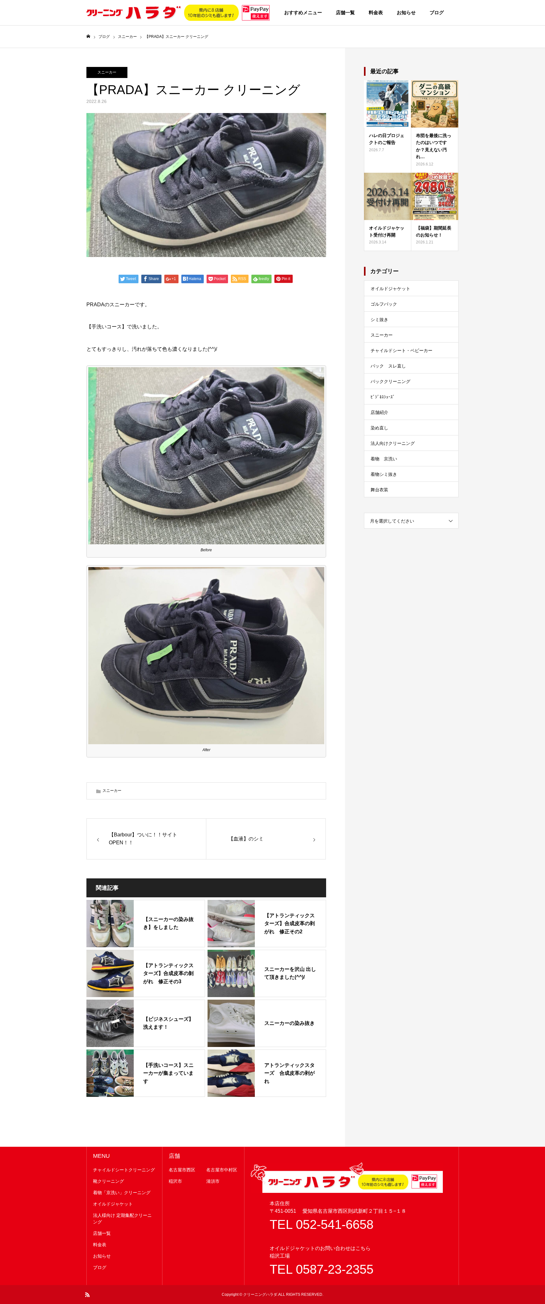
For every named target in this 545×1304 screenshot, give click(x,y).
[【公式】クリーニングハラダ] (178, 12)
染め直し (379, 427)
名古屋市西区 (182, 1169)
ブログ (437, 12)
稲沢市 (175, 1181)
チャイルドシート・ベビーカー (401, 350)
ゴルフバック (384, 304)
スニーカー (106, 72)
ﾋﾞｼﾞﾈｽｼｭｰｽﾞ (383, 396)
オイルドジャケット (390, 288)
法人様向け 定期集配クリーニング (122, 1218)
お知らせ (406, 12)
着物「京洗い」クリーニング (121, 1192)
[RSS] (87, 1294)
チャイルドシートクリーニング (124, 1169)
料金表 (376, 12)
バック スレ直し (388, 365)
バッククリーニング (390, 381)
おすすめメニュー (303, 12)
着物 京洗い (384, 458)
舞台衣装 (379, 489)
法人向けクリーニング (393, 443)
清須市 (213, 1181)
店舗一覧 (345, 12)
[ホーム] (88, 36)
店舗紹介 (379, 412)
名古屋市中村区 (221, 1169)
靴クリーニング (108, 1181)
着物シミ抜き (384, 474)
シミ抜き (379, 319)
